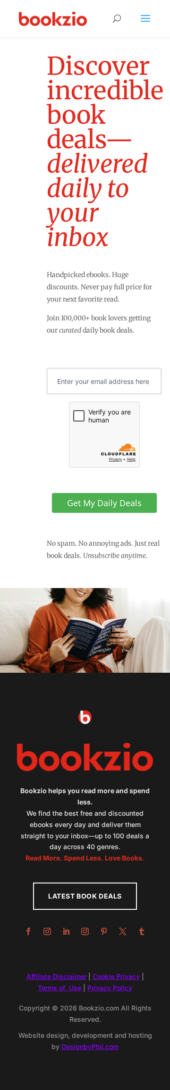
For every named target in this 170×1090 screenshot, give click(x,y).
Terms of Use (59, 988)
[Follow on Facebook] (28, 931)
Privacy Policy (109, 988)
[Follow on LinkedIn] (66, 931)
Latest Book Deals (85, 896)
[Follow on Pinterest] (103, 931)
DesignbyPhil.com (90, 1046)
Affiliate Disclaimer (56, 976)
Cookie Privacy (116, 976)
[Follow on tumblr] (141, 931)
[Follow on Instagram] (47, 931)
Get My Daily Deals (104, 503)
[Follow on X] (122, 931)
